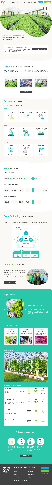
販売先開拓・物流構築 (31, 474)
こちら (10, 446)
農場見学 (29, 476)
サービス (17, 2)
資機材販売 (15, 476)
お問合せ (19, 480)
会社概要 (24, 2)
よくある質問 (34, 2)
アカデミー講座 (16, 477)
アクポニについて (16, 467)
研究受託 (15, 471)
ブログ (21, 2)
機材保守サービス (16, 474)
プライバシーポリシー (25, 480)
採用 (31, 2)
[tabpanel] (26, 22)
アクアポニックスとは (12, 2)
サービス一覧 (16, 469)
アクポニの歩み (28, 2)
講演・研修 (29, 477)
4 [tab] (50, 36)
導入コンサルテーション (31, 471)
